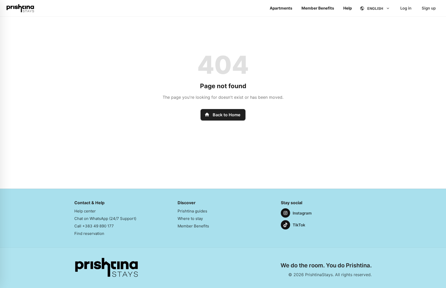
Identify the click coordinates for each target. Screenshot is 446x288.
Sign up (429, 8)
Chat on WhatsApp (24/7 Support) (105, 218)
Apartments (281, 8)
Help (347, 8)
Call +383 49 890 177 (94, 226)
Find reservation (89, 233)
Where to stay (190, 218)
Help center (85, 211)
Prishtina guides (192, 211)
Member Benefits (317, 8)
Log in (405, 8)
